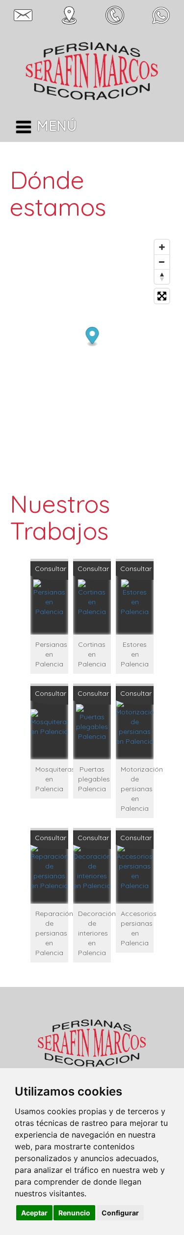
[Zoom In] (162, 247)
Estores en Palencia (135, 654)
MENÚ (57, 125)
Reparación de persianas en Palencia (51, 933)
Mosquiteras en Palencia (51, 779)
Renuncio (74, 1213)
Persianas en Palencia (51, 654)
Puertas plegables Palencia (94, 779)
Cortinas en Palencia (92, 654)
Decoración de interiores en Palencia (94, 933)
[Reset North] (162, 276)
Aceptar (34, 1213)
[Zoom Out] (162, 261)
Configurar (120, 1213)
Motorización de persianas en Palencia (137, 789)
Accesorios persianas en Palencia (137, 928)
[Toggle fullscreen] (162, 296)
